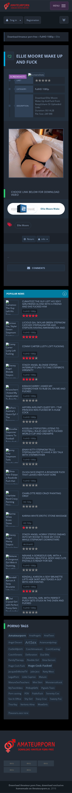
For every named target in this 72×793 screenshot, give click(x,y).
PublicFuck (37, 693)
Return (30, 239)
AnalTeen (49, 635)
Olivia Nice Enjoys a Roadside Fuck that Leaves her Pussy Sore (43, 473)
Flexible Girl (33, 660)
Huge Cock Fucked (40, 665)
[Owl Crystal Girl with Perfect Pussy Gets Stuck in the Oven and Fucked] (12, 604)
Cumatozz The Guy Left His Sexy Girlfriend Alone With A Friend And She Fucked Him (41, 304)
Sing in (13, 20)
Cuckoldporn (15, 649)
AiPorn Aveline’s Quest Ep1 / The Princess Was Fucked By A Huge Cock (42, 410)
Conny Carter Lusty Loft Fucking (43, 346)
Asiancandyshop (48, 642)
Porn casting (14, 693)
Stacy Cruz (41, 698)
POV (27, 693)
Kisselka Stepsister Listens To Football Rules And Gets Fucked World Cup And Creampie (42, 431)
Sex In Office (14, 698)
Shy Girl (28, 698)
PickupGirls (32, 687)
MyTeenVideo (15, 687)
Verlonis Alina (27, 704)
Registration (33, 20)
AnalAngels (35, 635)
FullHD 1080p (42, 89)
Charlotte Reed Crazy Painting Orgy (41, 495)
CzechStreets (15, 654)
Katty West (48, 671)
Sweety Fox (55, 698)
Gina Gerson (48, 660)
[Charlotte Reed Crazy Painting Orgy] (12, 498)
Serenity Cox (52, 693)
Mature (43, 677)
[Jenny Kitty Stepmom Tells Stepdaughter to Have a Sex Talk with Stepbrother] (12, 455)
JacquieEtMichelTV (17, 671)
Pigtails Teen (47, 687)
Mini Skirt (37, 682)
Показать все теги (18, 713)
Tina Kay (12, 704)
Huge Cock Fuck (16, 665)
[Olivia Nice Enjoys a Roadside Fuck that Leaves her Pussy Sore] (12, 476)
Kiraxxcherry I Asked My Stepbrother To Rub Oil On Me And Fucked (43, 389)
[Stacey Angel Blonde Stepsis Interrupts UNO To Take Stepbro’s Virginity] (12, 371)
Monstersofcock (54, 682)
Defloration (31, 654)
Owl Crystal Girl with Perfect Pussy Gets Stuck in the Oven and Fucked (43, 601)
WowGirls (43, 704)
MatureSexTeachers (18, 682)
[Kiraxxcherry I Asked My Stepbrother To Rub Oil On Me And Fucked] (12, 392)
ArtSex (30, 642)
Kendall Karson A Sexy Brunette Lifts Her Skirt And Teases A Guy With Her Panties (42, 579)
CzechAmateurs (34, 649)
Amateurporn (17, 635)
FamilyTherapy (16, 660)
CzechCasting (53, 649)
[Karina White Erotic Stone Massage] (12, 519)
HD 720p (27, 501)
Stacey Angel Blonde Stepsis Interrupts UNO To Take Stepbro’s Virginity (43, 368)
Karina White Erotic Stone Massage (44, 515)
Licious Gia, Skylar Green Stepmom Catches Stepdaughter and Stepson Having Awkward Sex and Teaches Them (43, 326)
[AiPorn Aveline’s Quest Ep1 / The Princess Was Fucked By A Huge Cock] (12, 413)
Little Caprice (29, 677)
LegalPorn (13, 677)
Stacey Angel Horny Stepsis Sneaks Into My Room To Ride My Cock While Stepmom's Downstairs (44, 537)
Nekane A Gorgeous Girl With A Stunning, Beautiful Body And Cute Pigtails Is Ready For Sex (44, 558)
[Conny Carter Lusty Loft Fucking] (12, 349)
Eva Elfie (44, 654)
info (43, 239)
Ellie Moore (23, 225)
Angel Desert (15, 642)
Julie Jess (35, 671)
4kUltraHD (28, 544)
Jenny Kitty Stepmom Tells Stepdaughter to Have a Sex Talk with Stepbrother (42, 452)
